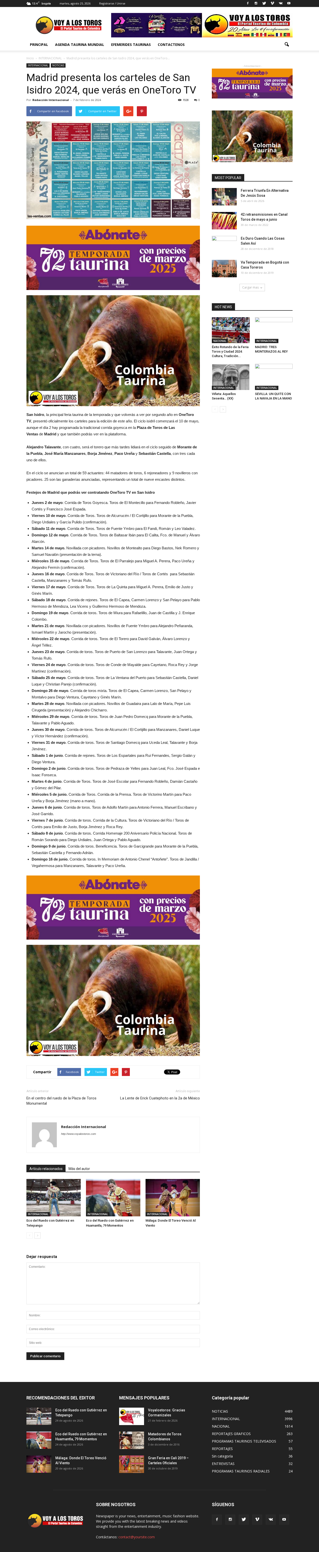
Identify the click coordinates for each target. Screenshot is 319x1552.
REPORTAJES (222, 1448)
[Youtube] (289, 3)
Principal (39, 44)
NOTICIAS (58, 65)
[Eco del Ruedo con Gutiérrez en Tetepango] (53, 1197)
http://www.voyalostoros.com (78, 1133)
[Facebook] (247, 3)
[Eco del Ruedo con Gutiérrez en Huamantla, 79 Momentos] (113, 1197)
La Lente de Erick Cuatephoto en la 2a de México (160, 1098)
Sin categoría (222, 1456)
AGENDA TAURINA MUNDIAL (79, 44)
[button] (287, 45)
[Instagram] (256, 3)
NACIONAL (219, 341)
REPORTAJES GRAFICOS (231, 1433)
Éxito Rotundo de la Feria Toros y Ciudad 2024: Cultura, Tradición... (230, 351)
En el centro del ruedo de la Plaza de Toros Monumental (61, 1101)
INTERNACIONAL (38, 65)
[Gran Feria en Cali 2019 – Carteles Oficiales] (131, 1464)
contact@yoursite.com (136, 1537)
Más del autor (79, 1169)
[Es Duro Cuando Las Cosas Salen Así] (224, 244)
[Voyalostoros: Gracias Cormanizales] (131, 1416)
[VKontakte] (280, 3)
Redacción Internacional (50, 100)
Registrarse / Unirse (112, 3)
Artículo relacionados (46, 1169)
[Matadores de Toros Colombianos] (131, 1440)
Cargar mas (250, 287)
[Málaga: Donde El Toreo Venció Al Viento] (173, 1197)
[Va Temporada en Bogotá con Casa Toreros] (224, 268)
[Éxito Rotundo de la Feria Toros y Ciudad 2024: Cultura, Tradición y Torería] (231, 330)
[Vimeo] (272, 3)
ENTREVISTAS (223, 1463)
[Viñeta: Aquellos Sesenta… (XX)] (231, 377)
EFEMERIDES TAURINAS (131, 44)
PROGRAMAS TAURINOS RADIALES (241, 1471)
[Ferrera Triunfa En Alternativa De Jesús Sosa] (224, 196)
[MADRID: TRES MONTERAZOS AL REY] (274, 330)
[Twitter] (264, 3)
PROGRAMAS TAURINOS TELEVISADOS (244, 1441)
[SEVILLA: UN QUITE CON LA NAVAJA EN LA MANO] (274, 377)
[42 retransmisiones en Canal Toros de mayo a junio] (224, 220)
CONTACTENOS (171, 44)
